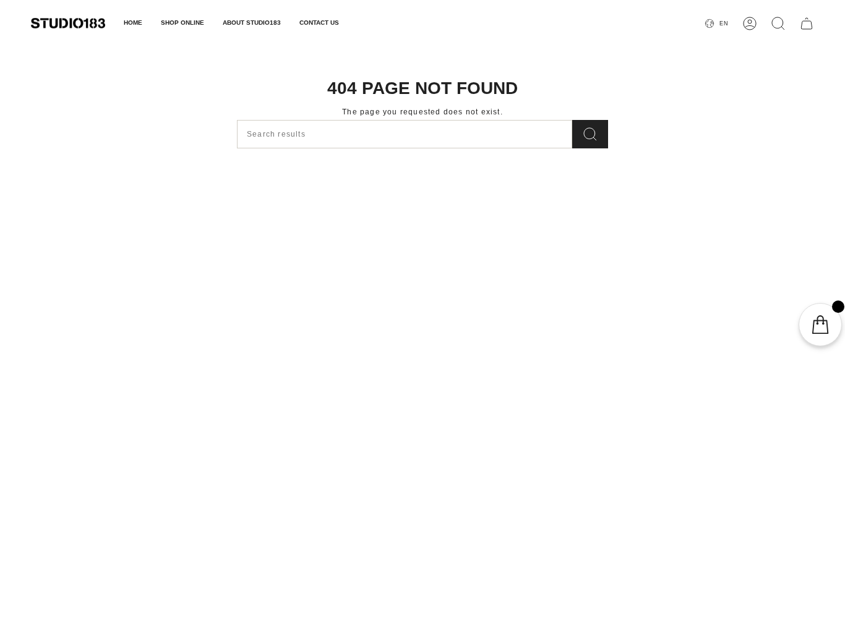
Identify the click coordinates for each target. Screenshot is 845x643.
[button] (182, 23)
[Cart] (806, 23)
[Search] (590, 134)
